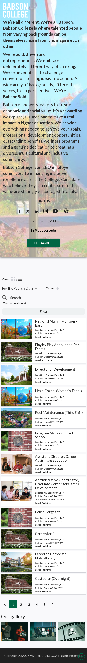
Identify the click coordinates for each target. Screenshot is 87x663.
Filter (43, 311)
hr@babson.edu (43, 230)
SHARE (45, 243)
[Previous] (5, 604)
